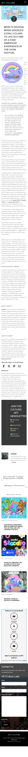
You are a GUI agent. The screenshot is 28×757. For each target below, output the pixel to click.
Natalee (3, 57)
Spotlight (15, 520)
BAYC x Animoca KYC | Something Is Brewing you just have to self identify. (13, 477)
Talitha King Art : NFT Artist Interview (14, 485)
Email (3, 687)
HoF (9, 57)
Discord (14, 631)
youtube (14, 651)
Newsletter (14, 621)
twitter (14, 641)
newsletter (13, 57)
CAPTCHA (4, 719)
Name (3, 680)
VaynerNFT (15, 60)
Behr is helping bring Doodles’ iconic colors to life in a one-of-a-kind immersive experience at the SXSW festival (14, 40)
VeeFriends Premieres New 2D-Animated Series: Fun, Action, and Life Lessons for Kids (13, 527)
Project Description (7, 694)
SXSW (10, 60)
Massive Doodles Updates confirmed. (12, 599)
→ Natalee (13, 462)
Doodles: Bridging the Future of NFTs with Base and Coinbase (13, 564)
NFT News (20, 57)
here (24, 660)
